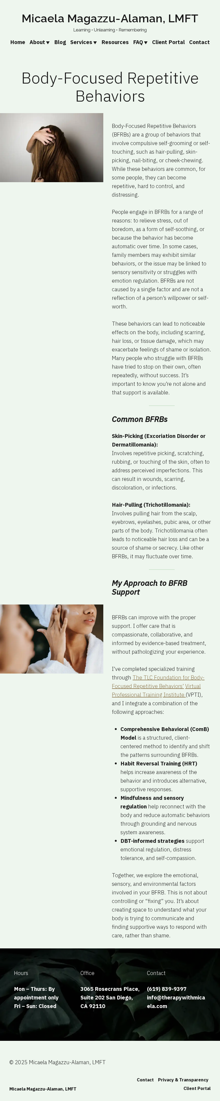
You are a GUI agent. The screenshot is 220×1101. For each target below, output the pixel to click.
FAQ (138, 42)
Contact (199, 42)
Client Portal (168, 42)
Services (81, 42)
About (37, 42)
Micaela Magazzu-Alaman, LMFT (110, 18)
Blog (60, 42)
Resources (115, 42)
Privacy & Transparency (183, 1080)
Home (17, 42)
